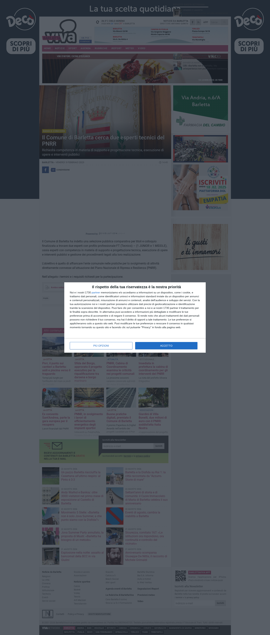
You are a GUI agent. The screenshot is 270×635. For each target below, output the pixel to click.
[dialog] (135, 317)
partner (96, 292)
